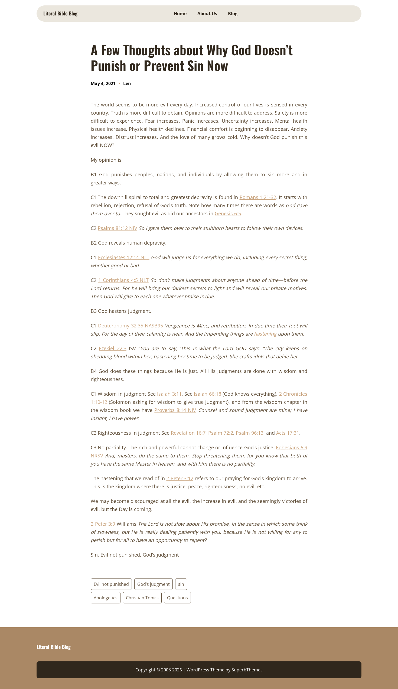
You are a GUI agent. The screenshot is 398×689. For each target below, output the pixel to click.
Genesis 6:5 (228, 213)
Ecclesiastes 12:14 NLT (123, 257)
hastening (265, 333)
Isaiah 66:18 (207, 394)
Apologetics (106, 598)
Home (180, 14)
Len (127, 83)
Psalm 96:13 (249, 433)
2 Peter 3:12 (179, 478)
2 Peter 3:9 (103, 524)
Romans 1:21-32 (258, 197)
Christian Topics (142, 598)
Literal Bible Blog (60, 13)
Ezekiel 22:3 (112, 348)
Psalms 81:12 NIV (117, 228)
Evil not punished (111, 584)
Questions (177, 598)
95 (160, 325)
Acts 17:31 (287, 433)
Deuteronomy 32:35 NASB (128, 325)
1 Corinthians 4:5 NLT (123, 280)
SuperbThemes (247, 670)
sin (181, 584)
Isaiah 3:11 (169, 394)
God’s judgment (153, 584)
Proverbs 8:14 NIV (175, 410)
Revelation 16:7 (188, 433)
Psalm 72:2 (220, 433)
